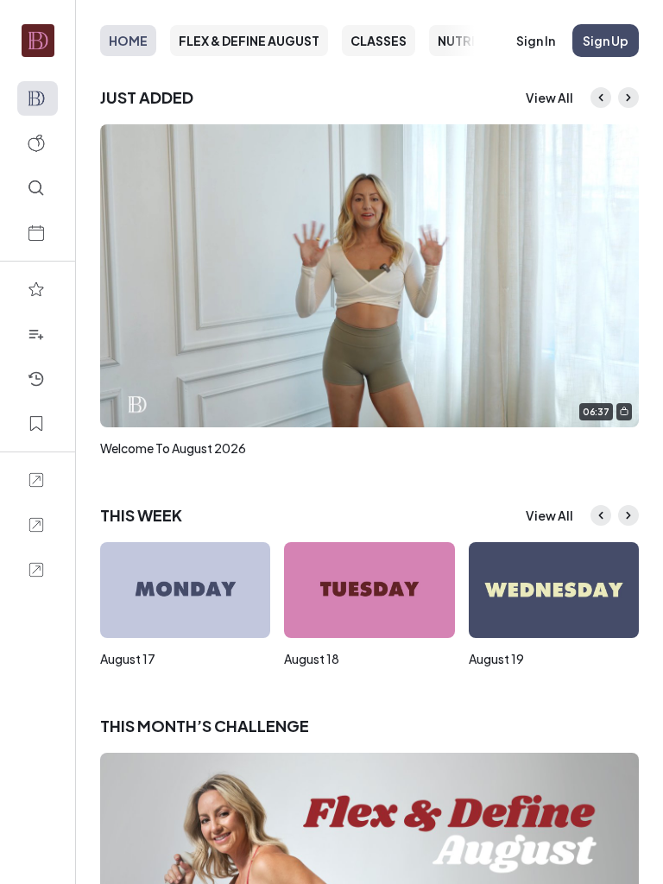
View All (549, 97)
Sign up (605, 40)
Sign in (535, 40)
